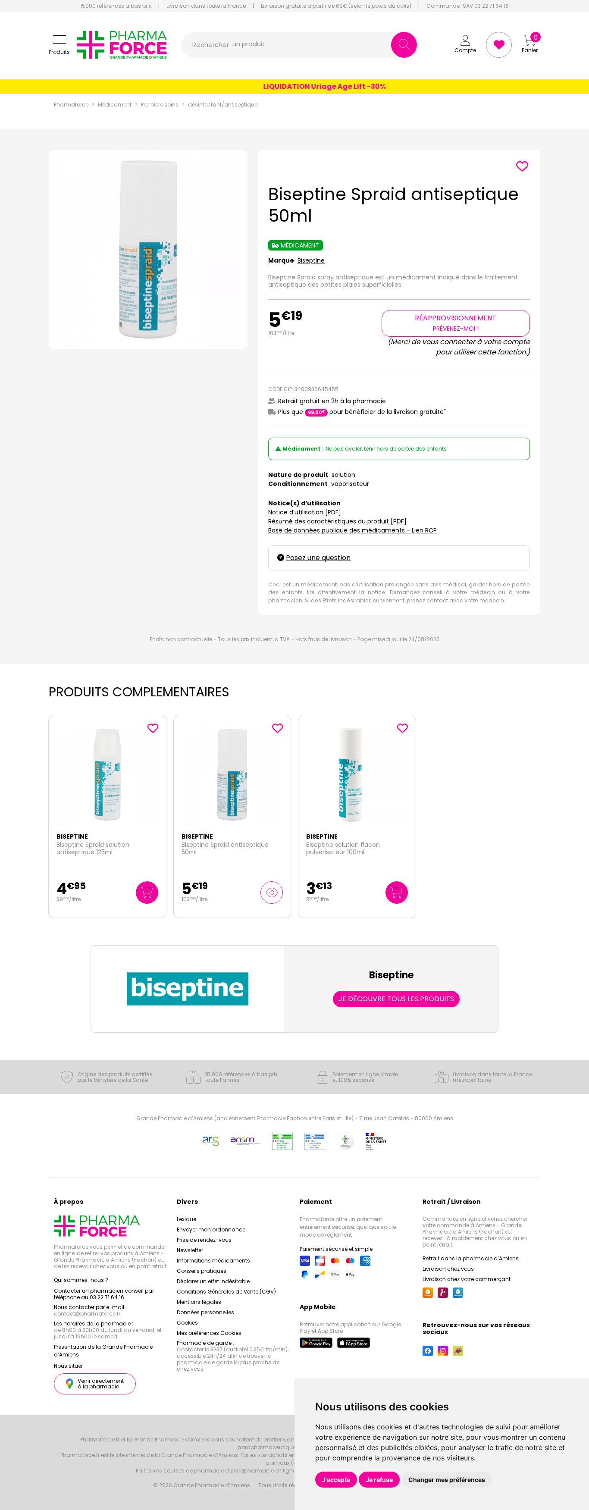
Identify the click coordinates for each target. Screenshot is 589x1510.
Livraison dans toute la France (206, 6)
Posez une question (318, 558)
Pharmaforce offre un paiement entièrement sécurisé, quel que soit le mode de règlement (348, 1227)
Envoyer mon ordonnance (211, 1229)
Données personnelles (205, 1312)
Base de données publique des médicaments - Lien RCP (352, 530)
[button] (59, 45)
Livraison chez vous (448, 1269)
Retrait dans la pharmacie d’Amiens (471, 1258)
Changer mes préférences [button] (446, 1479)
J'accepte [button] (336, 1479)
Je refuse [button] (379, 1479)
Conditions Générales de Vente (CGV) (226, 1291)
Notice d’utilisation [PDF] (304, 512)
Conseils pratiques (201, 1271)
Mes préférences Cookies (209, 1333)
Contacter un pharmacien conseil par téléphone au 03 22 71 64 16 (104, 1294)
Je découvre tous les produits (396, 999)
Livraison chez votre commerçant (467, 1279)
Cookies (187, 1322)
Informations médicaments (213, 1260)
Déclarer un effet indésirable (213, 1281)
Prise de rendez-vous (204, 1240)
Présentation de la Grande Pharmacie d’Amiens (103, 1350)
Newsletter (190, 1250)
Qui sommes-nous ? (81, 1280)
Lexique (186, 1219)
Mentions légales (199, 1302)
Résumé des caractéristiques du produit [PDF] (337, 521)
